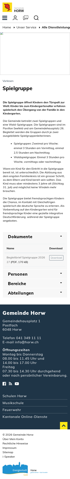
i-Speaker (9, 456)
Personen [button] (18, 274)
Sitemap (8, 452)
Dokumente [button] (20, 236)
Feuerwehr (12, 410)
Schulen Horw (15, 396)
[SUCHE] (36, 18)
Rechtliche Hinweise (15, 443)
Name (10, 248)
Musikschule (13, 403)
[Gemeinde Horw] (13, 7)
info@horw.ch (27, 342)
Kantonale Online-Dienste (25, 417)
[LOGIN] (15, 18)
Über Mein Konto (13, 439)
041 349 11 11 (28, 338)
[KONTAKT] (25, 18)
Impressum (9, 447)
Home (7, 27)
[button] (26, 27)
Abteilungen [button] (21, 293)
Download (56, 248)
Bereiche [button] (17, 283)
